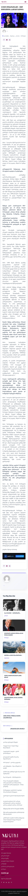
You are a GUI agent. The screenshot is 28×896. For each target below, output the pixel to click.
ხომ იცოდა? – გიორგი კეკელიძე (11, 762)
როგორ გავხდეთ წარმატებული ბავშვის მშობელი (13, 676)
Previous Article (10, 712)
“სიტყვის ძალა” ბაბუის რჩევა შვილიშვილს (10, 746)
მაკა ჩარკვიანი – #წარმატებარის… (12, 613)
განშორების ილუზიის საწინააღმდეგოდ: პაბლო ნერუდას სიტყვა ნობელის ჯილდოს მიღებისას (13, 819)
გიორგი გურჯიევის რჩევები (10, 742)
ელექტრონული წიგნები (7, 861)
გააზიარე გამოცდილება (7, 866)
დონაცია (3, 869)
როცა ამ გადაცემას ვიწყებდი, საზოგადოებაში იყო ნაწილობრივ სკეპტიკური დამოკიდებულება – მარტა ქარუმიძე (13, 783)
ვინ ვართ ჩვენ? (5, 855)
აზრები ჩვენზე (5, 858)
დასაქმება (6, 36)
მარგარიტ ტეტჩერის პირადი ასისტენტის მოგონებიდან (13, 698)
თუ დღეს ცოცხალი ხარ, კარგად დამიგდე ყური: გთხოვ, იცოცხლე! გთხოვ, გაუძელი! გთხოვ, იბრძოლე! (12, 803)
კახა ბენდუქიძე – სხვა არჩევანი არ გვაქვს (12, 767)
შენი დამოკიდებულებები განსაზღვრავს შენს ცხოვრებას (13, 813)
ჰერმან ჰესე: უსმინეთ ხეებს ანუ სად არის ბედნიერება (14, 772)
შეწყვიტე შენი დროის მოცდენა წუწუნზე (13, 808)
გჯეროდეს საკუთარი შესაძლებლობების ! (13, 655)
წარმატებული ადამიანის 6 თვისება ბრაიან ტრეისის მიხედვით (13, 634)
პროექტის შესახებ (6, 853)
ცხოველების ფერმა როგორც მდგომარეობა (11, 757)
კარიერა (18, 36)
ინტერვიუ (12, 36)
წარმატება (23, 36)
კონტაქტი (3, 863)
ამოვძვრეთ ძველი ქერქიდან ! (17, 729)
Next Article (7, 725)
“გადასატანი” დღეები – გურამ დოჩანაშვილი (11, 752)
